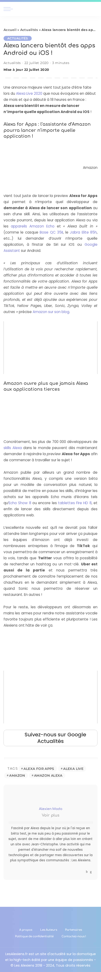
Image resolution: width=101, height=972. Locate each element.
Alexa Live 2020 (29, 93)
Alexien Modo (50, 809)
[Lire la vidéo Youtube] (50, 347)
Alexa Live (73, 769)
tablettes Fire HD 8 (75, 502)
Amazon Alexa (48, 775)
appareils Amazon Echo (32, 226)
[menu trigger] (9, 9)
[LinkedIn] (91, 872)
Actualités (29, 30)
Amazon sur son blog (51, 311)
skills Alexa (13, 447)
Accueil (10, 30)
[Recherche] (94, 9)
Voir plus (50, 815)
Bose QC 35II (51, 232)
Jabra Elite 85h (83, 232)
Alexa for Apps (38, 769)
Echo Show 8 (20, 502)
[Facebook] (87, 872)
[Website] (82, 872)
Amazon (17, 775)
